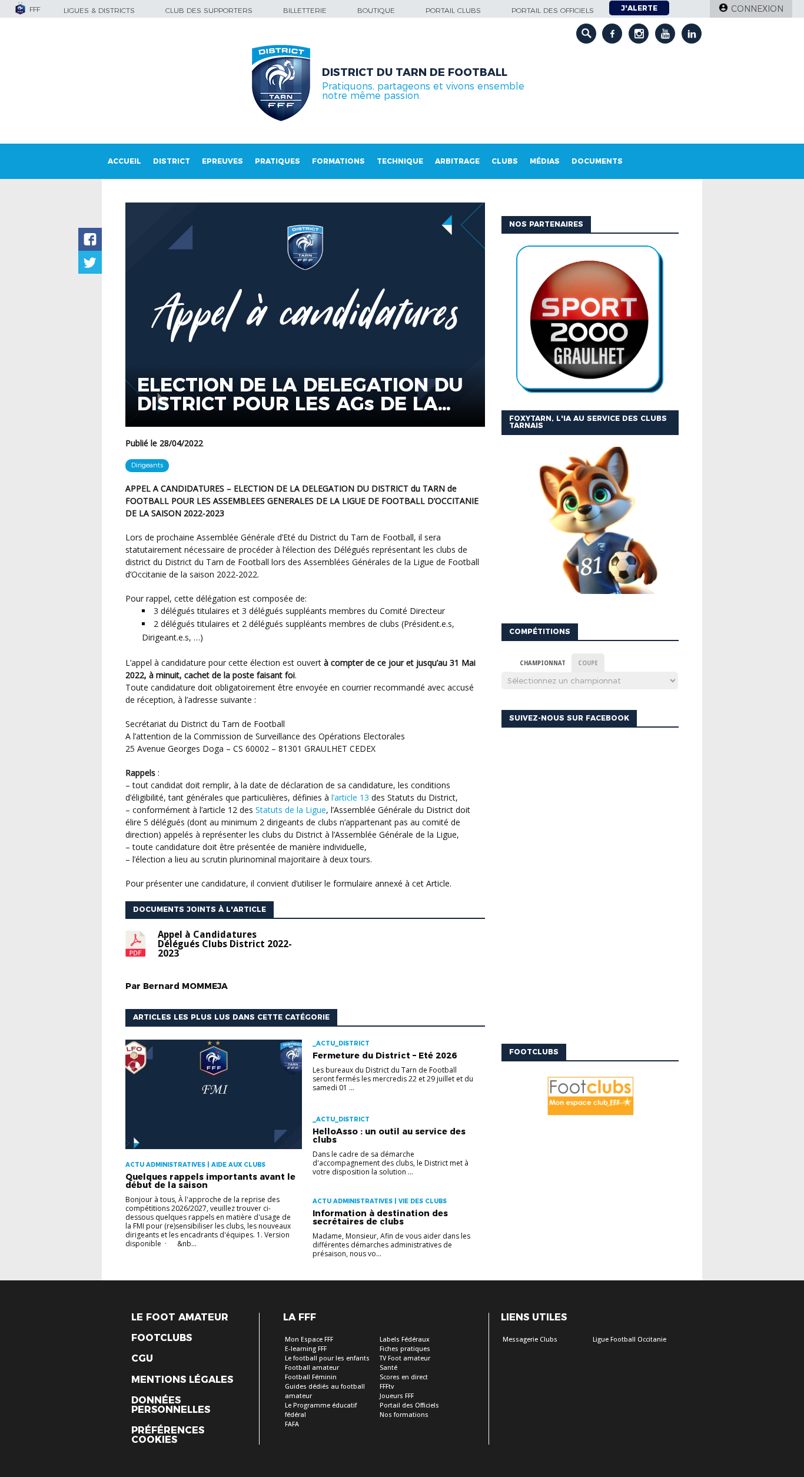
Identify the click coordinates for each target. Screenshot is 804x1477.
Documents (597, 161)
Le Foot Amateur (179, 1317)
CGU (142, 1358)
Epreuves (222, 161)
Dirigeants (147, 465)
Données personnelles (170, 1405)
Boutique (376, 10)
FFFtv (387, 1386)
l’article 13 (350, 797)
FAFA (292, 1424)
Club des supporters (209, 10)
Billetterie (305, 10)
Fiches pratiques (405, 1349)
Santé (388, 1368)
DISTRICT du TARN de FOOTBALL (414, 72)
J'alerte (639, 8)
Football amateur (312, 1368)
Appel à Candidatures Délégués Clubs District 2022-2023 (225, 944)
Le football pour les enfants (327, 1358)
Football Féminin (311, 1377)
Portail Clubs (453, 10)
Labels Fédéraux (405, 1339)
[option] (589, 322)
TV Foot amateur (405, 1358)
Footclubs (161, 1338)
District (171, 161)
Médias (545, 161)
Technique (400, 161)
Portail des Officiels (409, 1405)
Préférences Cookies (167, 1435)
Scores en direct (404, 1377)
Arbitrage (457, 161)
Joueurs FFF (397, 1396)
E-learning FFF (306, 1349)
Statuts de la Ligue (290, 809)
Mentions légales (182, 1380)
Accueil (124, 161)
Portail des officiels (552, 10)
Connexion (757, 9)
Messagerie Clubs (530, 1339)
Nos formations (404, 1415)
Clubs (504, 161)
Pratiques (277, 161)
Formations (338, 161)
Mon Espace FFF (309, 1339)
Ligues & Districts (99, 10)
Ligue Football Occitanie (629, 1339)
